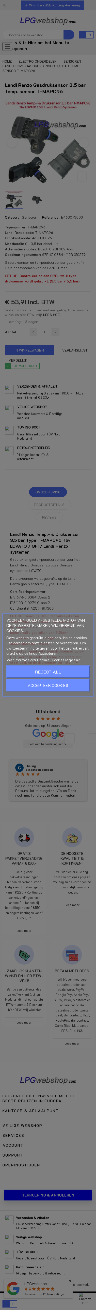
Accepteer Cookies (48, 685)
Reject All (48, 672)
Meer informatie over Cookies (28, 660)
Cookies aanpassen (66, 660)
